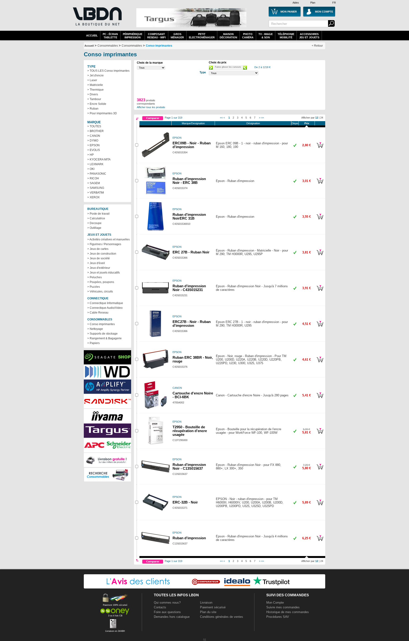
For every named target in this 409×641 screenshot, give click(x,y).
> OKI (90, 169)
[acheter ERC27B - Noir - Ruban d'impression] (320, 327)
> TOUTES (94, 126)
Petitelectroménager (202, 36)
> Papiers (93, 343)
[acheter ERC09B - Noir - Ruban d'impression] (320, 148)
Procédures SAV (277, 617)
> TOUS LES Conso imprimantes (108, 70)
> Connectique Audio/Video (105, 307)
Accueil (92, 35)
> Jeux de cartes (97, 249)
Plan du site (208, 612)
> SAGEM (93, 183)
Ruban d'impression (189, 538)
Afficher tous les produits (151, 107)
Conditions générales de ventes (221, 617)
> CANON (93, 135)
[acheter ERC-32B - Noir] (320, 505)
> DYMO (92, 140)
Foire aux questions (167, 612)
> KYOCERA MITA (99, 159)
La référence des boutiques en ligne (97, 19)
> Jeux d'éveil (96, 263)
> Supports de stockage (102, 333)
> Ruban (92, 108)
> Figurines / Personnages (104, 244)
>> (262, 117)
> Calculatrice (96, 218)
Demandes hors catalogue (172, 617)
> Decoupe (94, 223)
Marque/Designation (193, 123)
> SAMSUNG (95, 188)
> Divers (92, 94)
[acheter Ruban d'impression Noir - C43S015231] (320, 291)
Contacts (160, 607)
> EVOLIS (93, 150)
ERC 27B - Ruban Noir (191, 252)
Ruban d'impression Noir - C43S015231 (189, 288)
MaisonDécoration (228, 36)
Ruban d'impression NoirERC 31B (189, 216)
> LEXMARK (95, 164)
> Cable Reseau (97, 312)
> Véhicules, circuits (100, 291)
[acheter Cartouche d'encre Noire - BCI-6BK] (320, 398)
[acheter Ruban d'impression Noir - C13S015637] (320, 470)
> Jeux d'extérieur (98, 268)
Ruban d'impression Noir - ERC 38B (189, 181)
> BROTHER (95, 131)
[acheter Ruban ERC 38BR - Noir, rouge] (320, 363)
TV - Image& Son (265, 36)
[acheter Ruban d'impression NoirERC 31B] (320, 220)
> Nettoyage (95, 329)
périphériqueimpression (132, 36)
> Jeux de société (98, 258)
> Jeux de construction (101, 253)
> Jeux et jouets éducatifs (103, 272)
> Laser (92, 80)
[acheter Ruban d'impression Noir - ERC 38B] (320, 184)
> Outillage (94, 228)
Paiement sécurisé (213, 607)
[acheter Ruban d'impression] (320, 541)
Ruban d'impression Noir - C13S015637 (189, 466)
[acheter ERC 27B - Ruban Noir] (320, 255)
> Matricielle (95, 85)
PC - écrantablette (110, 36)
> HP (90, 154)
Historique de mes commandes (287, 612)
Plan (312, 2)
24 (321, 117)
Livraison (206, 602)
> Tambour (94, 99)
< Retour (317, 45)
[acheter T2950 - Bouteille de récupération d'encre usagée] (320, 434)
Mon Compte (275, 602)
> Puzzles (93, 286)
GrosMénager (177, 36)
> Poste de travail (98, 213)
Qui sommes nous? (167, 602)
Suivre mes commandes (283, 607)
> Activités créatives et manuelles (108, 239)
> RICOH (93, 178)
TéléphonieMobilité (286, 36)
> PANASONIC (96, 173)
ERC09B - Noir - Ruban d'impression (192, 145)
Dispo (295, 123)
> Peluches (94, 277)
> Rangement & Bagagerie (104, 338)
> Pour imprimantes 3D (102, 113)
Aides (296, 2)
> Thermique (95, 89)
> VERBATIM (95, 192)
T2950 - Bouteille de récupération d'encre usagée (190, 431)
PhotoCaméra (247, 36)
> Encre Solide (96, 104)
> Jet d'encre (95, 75)
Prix (306, 123)
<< (221, 117)
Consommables (132, 45)
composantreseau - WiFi (156, 36)
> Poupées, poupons (100, 282)
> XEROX (93, 197)
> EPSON (93, 145)
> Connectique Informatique (105, 303)
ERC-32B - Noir (185, 502)
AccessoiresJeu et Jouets (309, 36)
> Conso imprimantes (101, 324)
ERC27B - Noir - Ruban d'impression (192, 323)
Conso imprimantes (159, 45)
